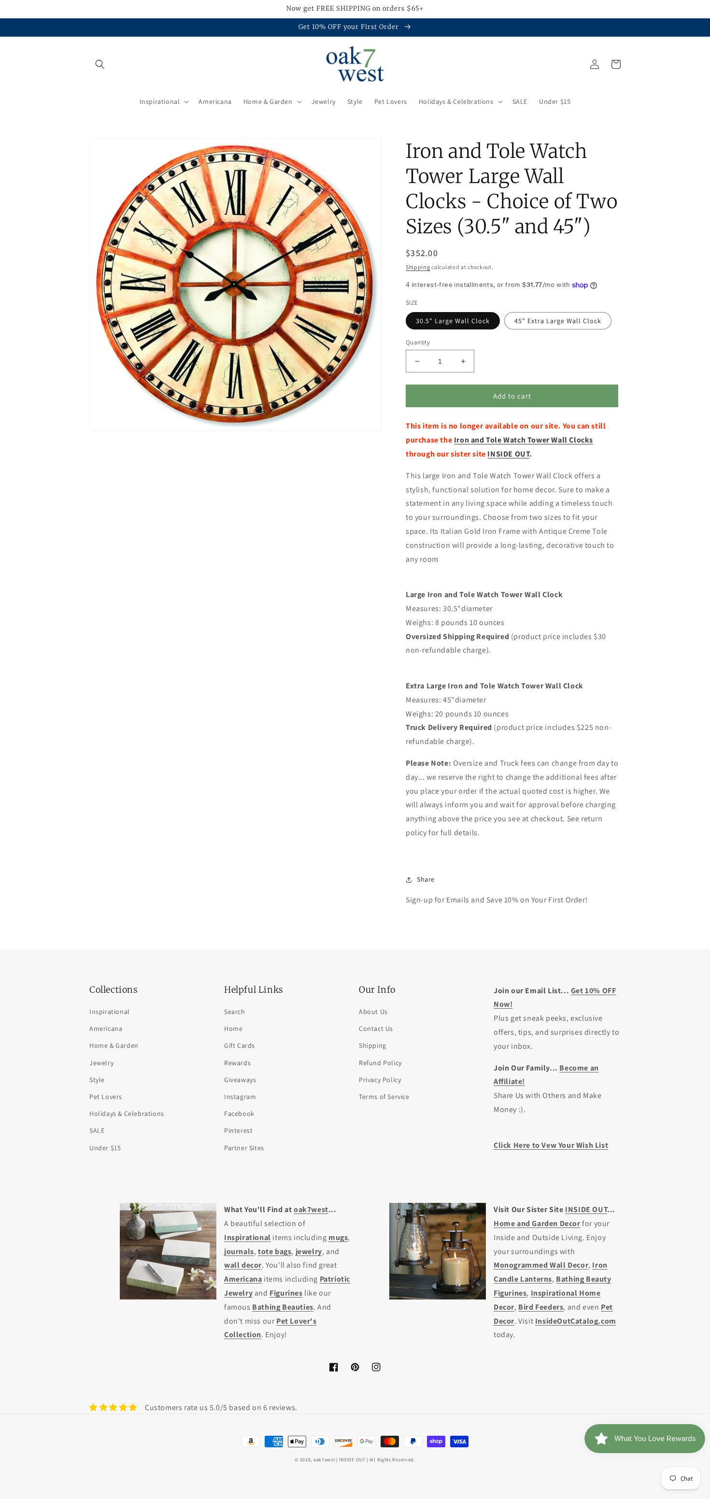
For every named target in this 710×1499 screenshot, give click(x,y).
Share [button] (426, 879)
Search (234, 1011)
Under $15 (105, 1147)
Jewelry (101, 1062)
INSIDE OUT (508, 454)
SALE (96, 1130)
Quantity (418, 342)
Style (97, 1079)
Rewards (237, 1062)
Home (233, 1028)
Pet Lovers (105, 1096)
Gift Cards (239, 1045)
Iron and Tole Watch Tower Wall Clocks (523, 440)
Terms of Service (384, 1096)
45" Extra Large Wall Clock (557, 320)
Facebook (239, 1113)
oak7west (324, 1459)
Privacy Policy (380, 1079)
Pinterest (238, 1130)
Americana (105, 1028)
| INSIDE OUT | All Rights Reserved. (375, 1459)
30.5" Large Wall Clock (453, 320)
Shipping (418, 267)
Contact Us (376, 1028)
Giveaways (240, 1079)
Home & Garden (114, 1045)
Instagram (240, 1096)
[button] (100, 64)
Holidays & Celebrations (126, 1113)
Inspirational (109, 1011)
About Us (373, 1011)
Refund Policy (380, 1062)
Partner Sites (244, 1147)
